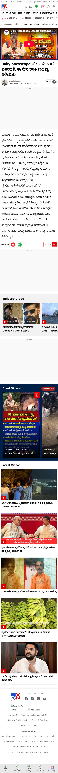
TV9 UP (14, 746)
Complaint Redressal (28, 725)
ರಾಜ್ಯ (20, 13)
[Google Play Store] (19, 708)
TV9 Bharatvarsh (9, 736)
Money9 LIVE (39, 746)
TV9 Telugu (37, 736)
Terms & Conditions (41, 720)
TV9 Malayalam (47, 741)
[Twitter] (32, 698)
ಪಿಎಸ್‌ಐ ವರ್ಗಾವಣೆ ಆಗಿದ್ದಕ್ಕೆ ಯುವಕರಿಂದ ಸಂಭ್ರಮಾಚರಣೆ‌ (19, 451)
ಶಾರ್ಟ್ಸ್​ (50, 18)
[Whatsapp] (35, 7)
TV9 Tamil (33, 741)
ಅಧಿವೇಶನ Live (13, 18)
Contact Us (13, 715)
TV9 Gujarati (8, 741)
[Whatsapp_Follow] (20, 244)
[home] (3, 13)
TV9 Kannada (6, 24)
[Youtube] (13, 244)
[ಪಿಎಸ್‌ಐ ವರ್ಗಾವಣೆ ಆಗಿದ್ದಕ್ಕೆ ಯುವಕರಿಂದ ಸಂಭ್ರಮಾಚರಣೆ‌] (21, 425)
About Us (25, 715)
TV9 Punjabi (21, 741)
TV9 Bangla (49, 736)
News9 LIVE (25, 746)
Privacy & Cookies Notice (18, 720)
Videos (18, 24)
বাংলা (45, 1)
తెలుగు (20, 1)
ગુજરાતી (37, 1)
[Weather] (25, 7)
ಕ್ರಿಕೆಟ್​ (35, 13)
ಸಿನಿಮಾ (27, 13)
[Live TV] (42, 7)
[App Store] (36, 710)
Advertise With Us (39, 715)
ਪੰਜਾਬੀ (51, 1)
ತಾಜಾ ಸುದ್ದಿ (11, 13)
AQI (30, 7)
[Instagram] (38, 698)
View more (47, 388)
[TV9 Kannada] (4, 6)
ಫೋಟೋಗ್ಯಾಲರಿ (47, 13)
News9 (4, 1)
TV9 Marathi (24, 736)
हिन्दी (12, 1)
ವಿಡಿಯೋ (28, 18)
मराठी (28, 1)
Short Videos (12, 388)
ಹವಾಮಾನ (39, 18)
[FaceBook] (26, 698)
